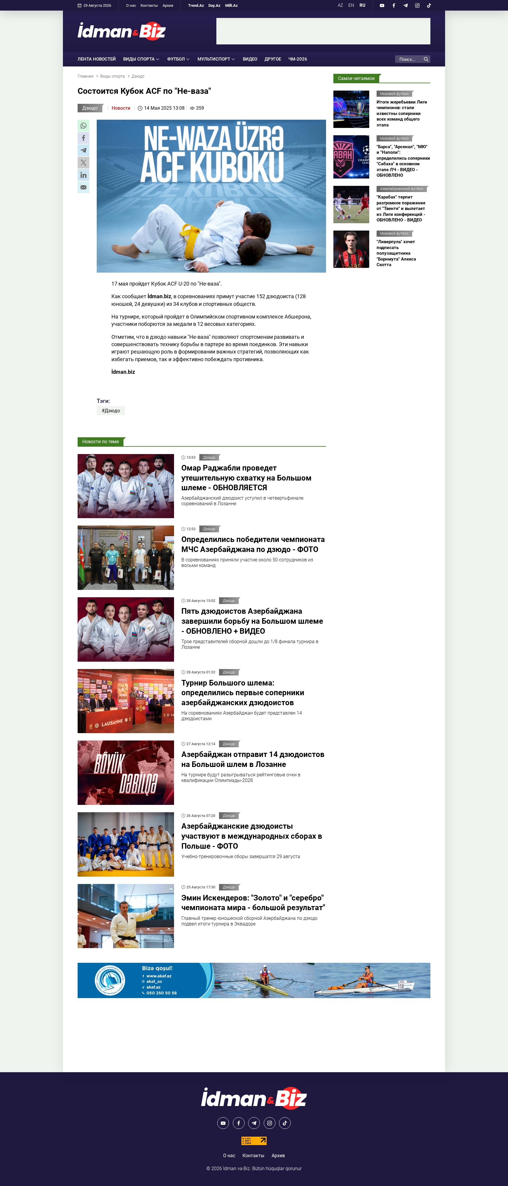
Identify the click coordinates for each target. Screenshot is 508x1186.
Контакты (149, 5)
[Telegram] (405, 5)
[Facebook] (393, 5)
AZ (340, 5)
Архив (168, 5)
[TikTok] (429, 5)
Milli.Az (231, 5)
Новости (121, 108)
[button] (83, 126)
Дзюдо (90, 108)
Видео (250, 59)
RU (362, 5)
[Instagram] (417, 5)
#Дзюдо (111, 410)
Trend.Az (196, 5)
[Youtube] (381, 5)
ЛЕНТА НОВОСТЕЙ (97, 59)
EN (351, 5)
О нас (131, 5)
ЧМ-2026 (297, 59)
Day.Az (214, 5)
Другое (273, 59)
